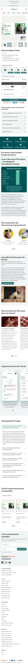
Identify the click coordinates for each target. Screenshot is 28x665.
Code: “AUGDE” (14, 2)
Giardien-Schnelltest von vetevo (8, 572)
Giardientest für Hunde (6, 570)
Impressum (3, 616)
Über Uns (3, 604)
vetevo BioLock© (5, 597)
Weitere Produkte (7, 495)
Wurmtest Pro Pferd (6, 635)
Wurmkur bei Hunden (6, 574)
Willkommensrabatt (6, 581)
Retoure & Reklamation (6, 587)
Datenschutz (4, 620)
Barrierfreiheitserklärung (7, 623)
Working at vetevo (5, 610)
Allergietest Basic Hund (6, 639)
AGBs (2, 618)
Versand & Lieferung (6, 591)
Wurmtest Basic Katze (6, 646)
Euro (2, 652)
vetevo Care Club (5, 593)
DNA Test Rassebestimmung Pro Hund (10, 643)
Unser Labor (4, 606)
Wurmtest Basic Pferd (6, 637)
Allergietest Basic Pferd (6, 641)
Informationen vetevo (6, 625)
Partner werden (4, 585)
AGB (2, 662)
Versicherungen (4, 614)
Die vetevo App (4, 608)
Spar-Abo (7, 86)
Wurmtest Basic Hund (6, 631)
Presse (2, 612)
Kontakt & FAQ (4, 583)
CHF (2, 654)
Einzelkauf (7, 79)
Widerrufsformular (5, 589)
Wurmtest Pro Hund (6, 633)
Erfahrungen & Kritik (6, 595)
